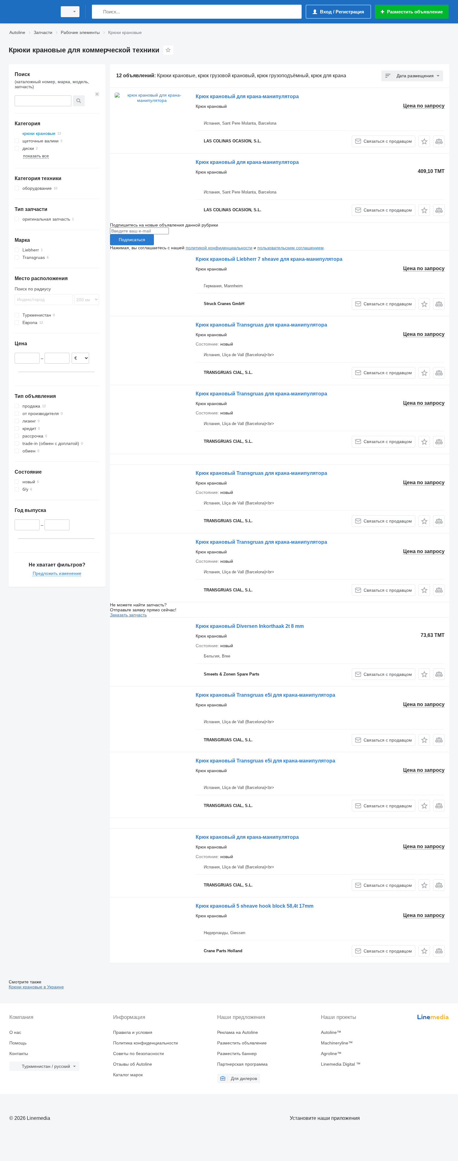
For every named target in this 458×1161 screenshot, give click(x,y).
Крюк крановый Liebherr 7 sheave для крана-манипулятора (269, 259)
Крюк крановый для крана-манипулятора (247, 96)
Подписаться (132, 239)
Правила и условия (132, 1032)
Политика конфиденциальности (145, 1042)
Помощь (17, 1042)
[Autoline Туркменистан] (31, 12)
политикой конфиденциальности (219, 247)
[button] (424, 141)
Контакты (18, 1053)
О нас (15, 1032)
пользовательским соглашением (290, 247)
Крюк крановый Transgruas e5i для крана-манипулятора (265, 695)
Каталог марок (128, 1074)
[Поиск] (98, 12)
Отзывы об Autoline (132, 1064)
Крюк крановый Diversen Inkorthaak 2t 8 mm (250, 626)
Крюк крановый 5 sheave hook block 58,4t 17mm (254, 906)
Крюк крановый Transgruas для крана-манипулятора (261, 324)
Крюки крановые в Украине (36, 986)
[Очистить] (97, 94)
